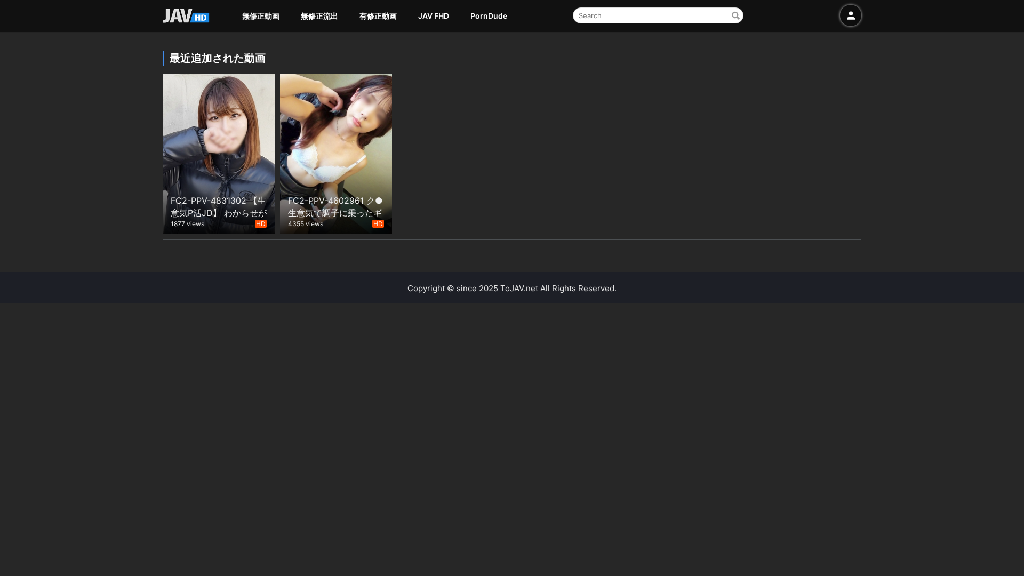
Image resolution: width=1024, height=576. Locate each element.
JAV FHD (433, 15)
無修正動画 (260, 15)
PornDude (488, 15)
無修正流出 (319, 15)
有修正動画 (378, 15)
